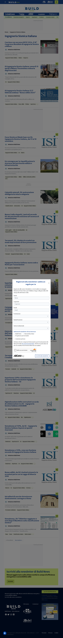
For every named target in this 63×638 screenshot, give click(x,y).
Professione (17, 313)
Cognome (16, 301)
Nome (15, 295)
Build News (18, 334)
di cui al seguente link (28, 343)
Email (15, 307)
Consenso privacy (20, 339)
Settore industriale (19, 326)
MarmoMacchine (29, 334)
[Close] (49, 283)
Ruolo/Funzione (18, 320)
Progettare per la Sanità (22, 335)
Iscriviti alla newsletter (42, 356)
